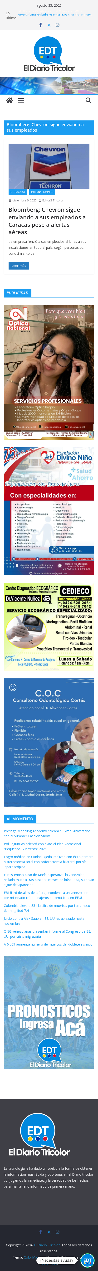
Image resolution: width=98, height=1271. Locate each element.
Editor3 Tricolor (53, 200)
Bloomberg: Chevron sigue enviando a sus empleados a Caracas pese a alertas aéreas (47, 221)
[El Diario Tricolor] (9, 100)
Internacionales (42, 192)
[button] (87, 1260)
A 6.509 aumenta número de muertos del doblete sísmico (48, 944)
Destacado (17, 192)
